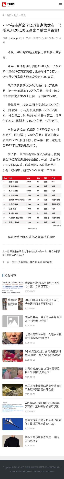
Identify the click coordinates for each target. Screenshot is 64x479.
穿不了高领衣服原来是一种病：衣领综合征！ (43, 439)
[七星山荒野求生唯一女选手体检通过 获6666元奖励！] (12, 338)
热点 (16, 15)
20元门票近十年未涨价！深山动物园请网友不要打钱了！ (42, 301)
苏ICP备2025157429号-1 (50, 467)
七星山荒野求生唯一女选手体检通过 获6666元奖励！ (43, 336)
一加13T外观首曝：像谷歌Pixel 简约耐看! (31, 261)
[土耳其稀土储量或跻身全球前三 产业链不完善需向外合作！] (12, 390)
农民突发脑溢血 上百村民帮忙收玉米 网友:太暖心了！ (42, 370)
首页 (9, 15)
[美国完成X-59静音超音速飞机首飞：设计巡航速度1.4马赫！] (12, 424)
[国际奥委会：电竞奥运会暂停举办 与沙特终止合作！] (12, 321)
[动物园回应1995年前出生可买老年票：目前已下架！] (12, 287)
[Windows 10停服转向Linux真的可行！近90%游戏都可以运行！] (12, 407)
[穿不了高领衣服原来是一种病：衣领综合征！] (12, 441)
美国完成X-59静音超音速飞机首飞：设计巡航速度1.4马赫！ (43, 421)
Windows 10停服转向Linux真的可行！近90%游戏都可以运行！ (42, 404)
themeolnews (48, 471)
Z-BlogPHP (26, 471)
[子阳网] (8, 5)
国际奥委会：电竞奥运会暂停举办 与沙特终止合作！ (43, 319)
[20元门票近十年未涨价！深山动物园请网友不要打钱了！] (12, 304)
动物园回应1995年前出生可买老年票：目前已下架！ (42, 284)
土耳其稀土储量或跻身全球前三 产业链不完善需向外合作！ (43, 387)
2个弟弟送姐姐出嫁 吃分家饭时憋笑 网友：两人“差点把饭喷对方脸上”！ (43, 353)
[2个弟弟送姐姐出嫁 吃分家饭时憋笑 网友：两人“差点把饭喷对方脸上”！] (12, 356)
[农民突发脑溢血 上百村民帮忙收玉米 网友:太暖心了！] (12, 373)
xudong (13, 38)
